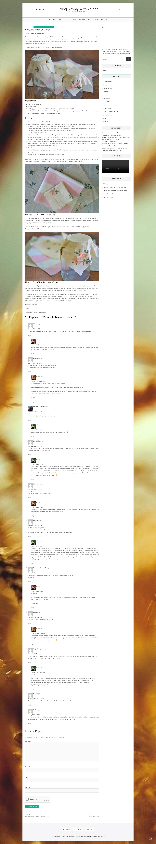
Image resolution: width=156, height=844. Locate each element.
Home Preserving (108, 105)
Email (27, 777)
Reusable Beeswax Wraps (37, 29)
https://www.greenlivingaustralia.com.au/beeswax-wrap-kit (48, 685)
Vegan (105, 118)
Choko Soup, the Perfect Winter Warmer (115, 190)
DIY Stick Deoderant (109, 184)
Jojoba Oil (36, 109)
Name (27, 767)
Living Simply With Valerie (78, 9)
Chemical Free (107, 88)
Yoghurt (105, 121)
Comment (28, 741)
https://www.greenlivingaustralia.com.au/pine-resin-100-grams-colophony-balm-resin (57, 387)
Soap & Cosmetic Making (110, 111)
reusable (46, 27)
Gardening (106, 98)
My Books (61, 19)
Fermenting (106, 95)
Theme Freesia (77, 836)
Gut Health (106, 101)
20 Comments (40, 33)
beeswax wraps (38, 27)
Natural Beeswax (36, 104)
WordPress (85, 836)
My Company (72, 19)
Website (27, 787)
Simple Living (29, 27)
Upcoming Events (85, 19)
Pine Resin (33, 106)
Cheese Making (107, 85)
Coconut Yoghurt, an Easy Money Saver (115, 187)
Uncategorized (107, 115)
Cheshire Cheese (108, 197)
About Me (51, 19)
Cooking (105, 91)
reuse (52, 27)
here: (63, 47)
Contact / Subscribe (101, 19)
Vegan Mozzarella (108, 194)
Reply (29, 335)
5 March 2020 (30, 33)
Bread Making (107, 81)
